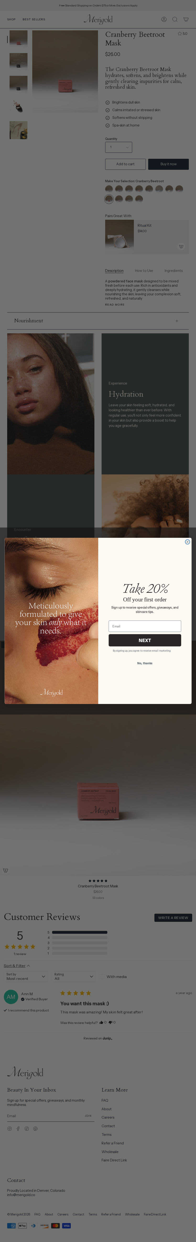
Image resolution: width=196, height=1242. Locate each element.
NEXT (144, 640)
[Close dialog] (187, 542)
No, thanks (144, 663)
